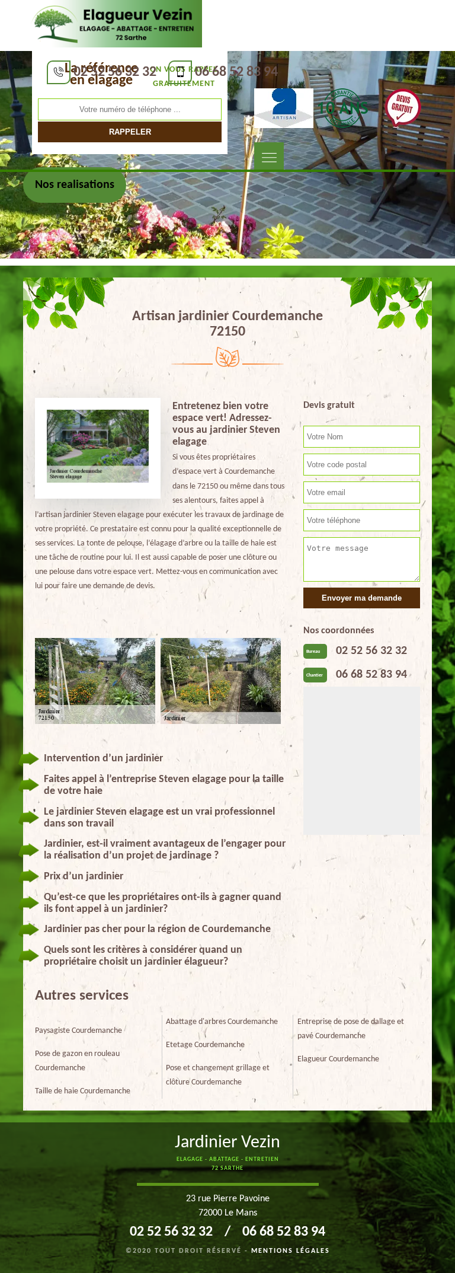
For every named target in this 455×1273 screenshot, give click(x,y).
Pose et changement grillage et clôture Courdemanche (218, 1075)
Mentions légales (290, 1251)
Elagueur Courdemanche (338, 1059)
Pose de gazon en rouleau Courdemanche (77, 1061)
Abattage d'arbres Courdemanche (222, 1021)
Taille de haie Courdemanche (82, 1091)
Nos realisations (74, 185)
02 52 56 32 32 (114, 72)
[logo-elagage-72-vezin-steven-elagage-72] (114, 24)
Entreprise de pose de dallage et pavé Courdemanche (350, 1029)
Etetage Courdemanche (205, 1045)
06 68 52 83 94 (236, 72)
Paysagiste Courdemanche (78, 1030)
